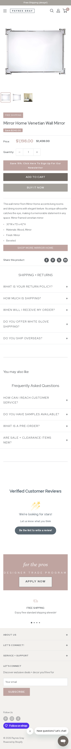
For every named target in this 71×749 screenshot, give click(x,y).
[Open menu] (5, 11)
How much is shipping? (22, 298)
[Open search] (52, 11)
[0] (65, 11)
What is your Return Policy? (28, 286)
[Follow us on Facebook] (18, 718)
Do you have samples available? (31, 414)
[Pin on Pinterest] (53, 260)
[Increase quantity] (37, 152)
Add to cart (35, 177)
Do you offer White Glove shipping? (26, 324)
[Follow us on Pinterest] (5, 718)
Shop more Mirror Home (35, 248)
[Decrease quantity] (19, 152)
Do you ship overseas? (22, 338)
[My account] (58, 11)
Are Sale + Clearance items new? (27, 440)
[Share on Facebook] (46, 260)
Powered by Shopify (13, 742)
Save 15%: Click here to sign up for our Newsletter (35, 165)
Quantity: (8, 152)
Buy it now (35, 187)
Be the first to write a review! (35, 530)
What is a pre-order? (21, 426)
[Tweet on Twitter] (59, 260)
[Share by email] (65, 260)
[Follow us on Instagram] (12, 718)
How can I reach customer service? (26, 400)
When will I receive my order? (29, 310)
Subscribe (16, 692)
